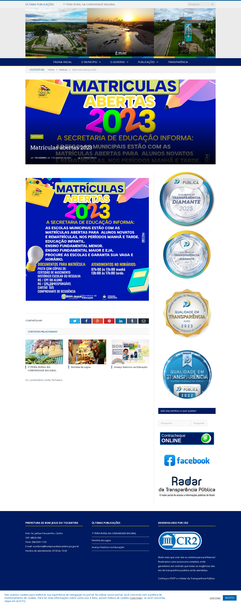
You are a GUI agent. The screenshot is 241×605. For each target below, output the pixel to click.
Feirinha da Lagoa (73, 4)
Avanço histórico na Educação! (130, 367)
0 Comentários (88, 157)
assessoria (182, 561)
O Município (89, 62)
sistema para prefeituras (201, 557)
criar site (179, 557)
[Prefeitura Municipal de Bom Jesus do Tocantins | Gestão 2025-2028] (120, 32)
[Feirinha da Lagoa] (87, 352)
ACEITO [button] (229, 597)
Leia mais (136, 597)
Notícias (37, 136)
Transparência (178, 62)
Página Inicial (62, 62)
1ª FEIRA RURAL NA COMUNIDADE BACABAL (42, 368)
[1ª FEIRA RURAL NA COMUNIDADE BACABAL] (44, 352)
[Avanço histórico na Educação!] (130, 352)
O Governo (117, 62)
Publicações (146, 62)
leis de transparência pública (173, 570)
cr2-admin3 (40, 157)
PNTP (173, 578)
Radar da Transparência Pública (197, 578)
